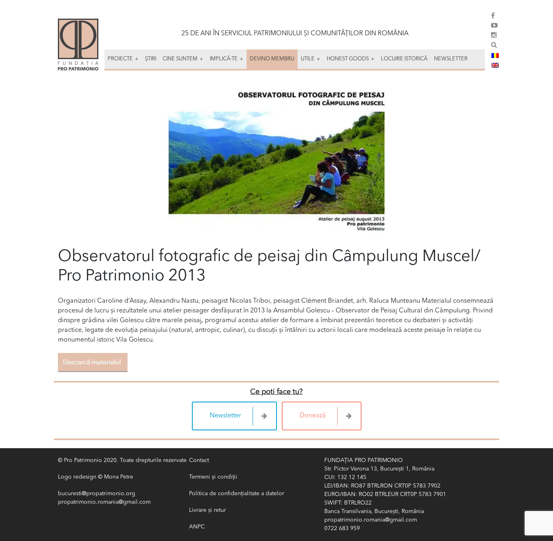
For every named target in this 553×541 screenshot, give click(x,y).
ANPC (197, 527)
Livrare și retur (207, 510)
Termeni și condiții (213, 477)
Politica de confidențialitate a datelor (236, 493)
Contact (199, 460)
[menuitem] (495, 55)
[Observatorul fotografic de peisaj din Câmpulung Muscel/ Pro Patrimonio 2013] (276, 161)
